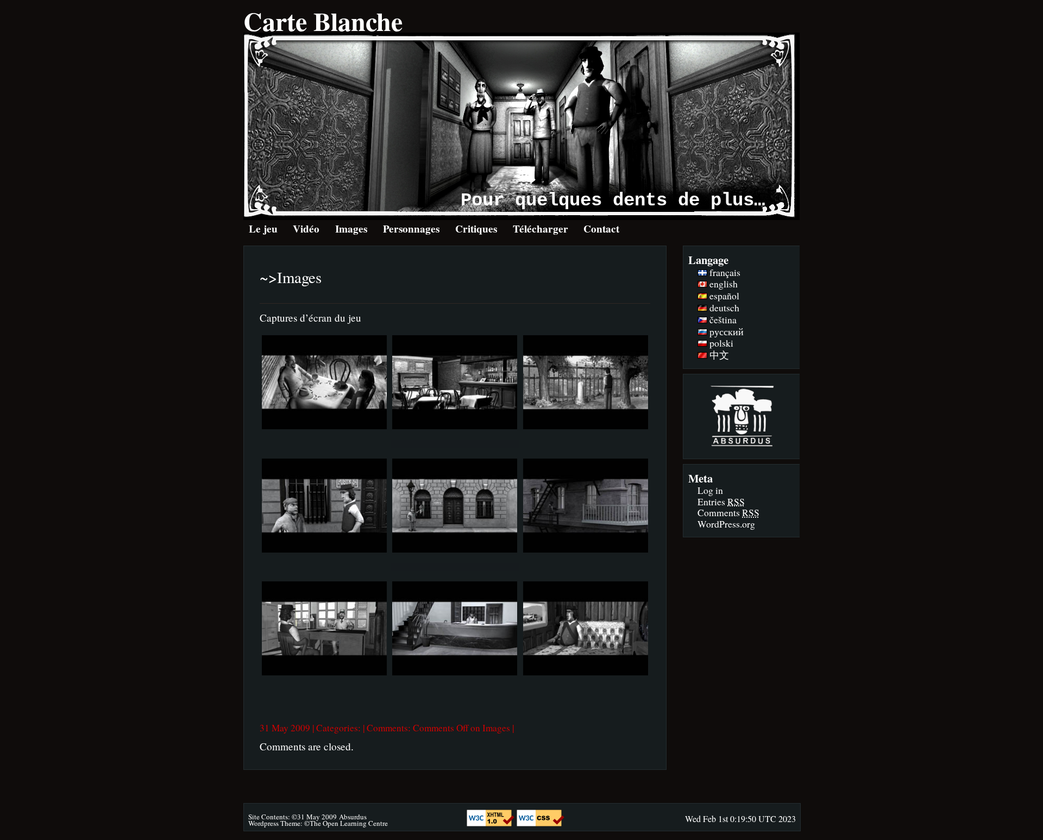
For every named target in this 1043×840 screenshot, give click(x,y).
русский (725, 331)
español (723, 295)
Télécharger (540, 228)
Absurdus (353, 817)
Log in (710, 490)
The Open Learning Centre (349, 823)
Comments (728, 512)
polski (720, 342)
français (723, 272)
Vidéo (306, 228)
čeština (722, 319)
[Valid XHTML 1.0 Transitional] (492, 823)
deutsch (723, 307)
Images (351, 228)
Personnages (411, 228)
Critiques (476, 228)
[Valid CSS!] (540, 823)
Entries (721, 501)
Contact (601, 228)
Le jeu (263, 228)
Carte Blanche (323, 21)
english (722, 283)
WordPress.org (726, 523)
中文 (718, 354)
